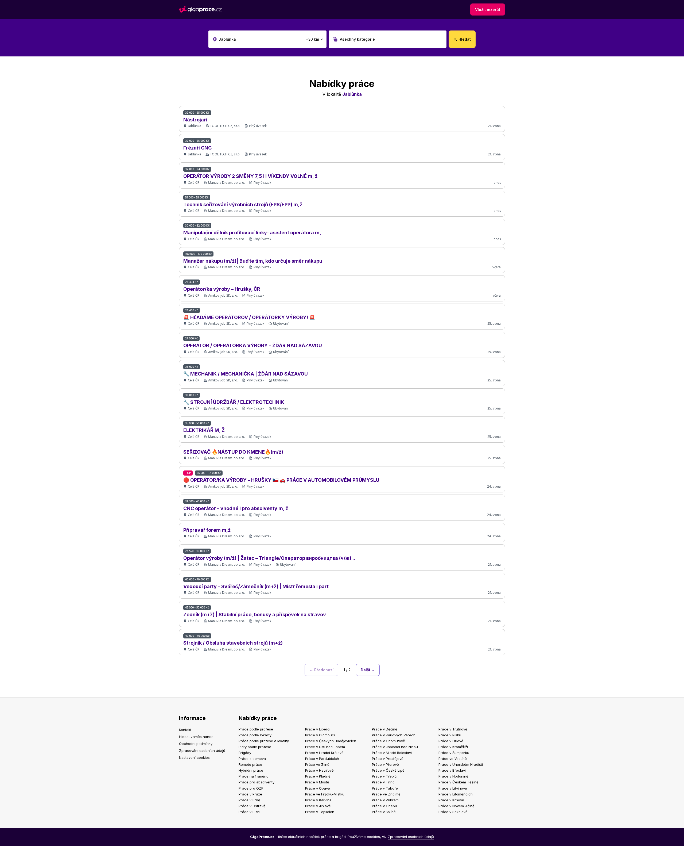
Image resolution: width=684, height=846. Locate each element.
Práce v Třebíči (384, 776)
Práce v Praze (250, 794)
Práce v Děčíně (384, 729)
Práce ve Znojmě (386, 794)
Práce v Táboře (385, 788)
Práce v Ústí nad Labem (325, 747)
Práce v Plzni (249, 812)
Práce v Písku (449, 735)
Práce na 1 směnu (254, 776)
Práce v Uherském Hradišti (460, 764)
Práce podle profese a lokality (264, 741)
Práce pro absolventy (256, 782)
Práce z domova (252, 758)
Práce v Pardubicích (322, 758)
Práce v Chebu (384, 806)
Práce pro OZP (251, 788)
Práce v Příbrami (385, 800)
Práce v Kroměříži (453, 747)
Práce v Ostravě (252, 806)
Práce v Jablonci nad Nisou (395, 747)
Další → (368, 670)
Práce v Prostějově (387, 758)
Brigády (245, 753)
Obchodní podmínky (195, 743)
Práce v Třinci (383, 782)
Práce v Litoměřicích (455, 794)
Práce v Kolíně (384, 812)
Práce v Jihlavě (318, 806)
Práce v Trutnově (452, 729)
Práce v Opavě (317, 788)
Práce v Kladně (318, 776)
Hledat (464, 39)
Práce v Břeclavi (452, 770)
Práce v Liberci (317, 729)
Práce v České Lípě (388, 770)
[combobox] (267, 39)
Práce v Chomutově (388, 741)
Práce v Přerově (385, 764)
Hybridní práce (251, 770)
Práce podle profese (256, 729)
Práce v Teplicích (319, 812)
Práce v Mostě (317, 782)
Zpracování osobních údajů (202, 750)
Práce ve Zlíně (317, 764)
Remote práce (250, 764)
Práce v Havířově (319, 770)
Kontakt (185, 730)
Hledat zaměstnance (196, 736)
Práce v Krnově (451, 800)
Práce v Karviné (318, 800)
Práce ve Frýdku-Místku (324, 794)
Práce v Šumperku (453, 753)
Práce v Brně (249, 800)
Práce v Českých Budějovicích (330, 741)
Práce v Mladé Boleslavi (392, 753)
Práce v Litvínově (452, 788)
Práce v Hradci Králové (324, 753)
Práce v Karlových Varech (393, 735)
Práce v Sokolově (453, 812)
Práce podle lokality (255, 735)
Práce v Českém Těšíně (458, 782)
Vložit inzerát (487, 9)
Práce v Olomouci (320, 735)
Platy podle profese (255, 747)
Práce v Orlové (450, 741)
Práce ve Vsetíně (452, 758)
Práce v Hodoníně (453, 776)
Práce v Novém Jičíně (456, 806)
